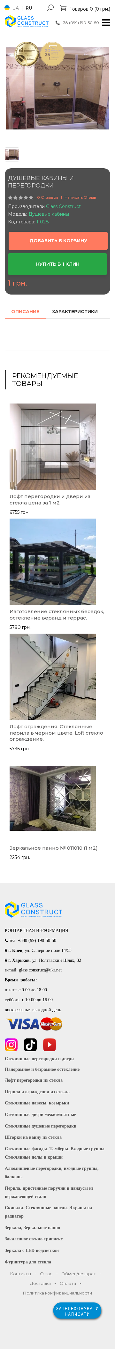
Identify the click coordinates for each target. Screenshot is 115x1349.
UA (16, 8)
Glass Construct (63, 206)
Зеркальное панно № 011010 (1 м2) (54, 848)
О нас (46, 1273)
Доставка (40, 1283)
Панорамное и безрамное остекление (42, 1069)
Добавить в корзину (58, 241)
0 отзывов (47, 197)
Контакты (20, 1273)
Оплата (68, 1283)
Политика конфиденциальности (57, 1292)
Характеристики (75, 311)
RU (29, 8)
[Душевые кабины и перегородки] (57, 88)
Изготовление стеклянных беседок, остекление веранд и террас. (57, 614)
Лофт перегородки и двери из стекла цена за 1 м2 (50, 499)
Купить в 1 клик (57, 264)
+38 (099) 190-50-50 (77, 22)
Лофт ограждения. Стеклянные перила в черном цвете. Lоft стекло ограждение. (56, 732)
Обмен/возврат (78, 1273)
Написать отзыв (80, 197)
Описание (25, 311)
